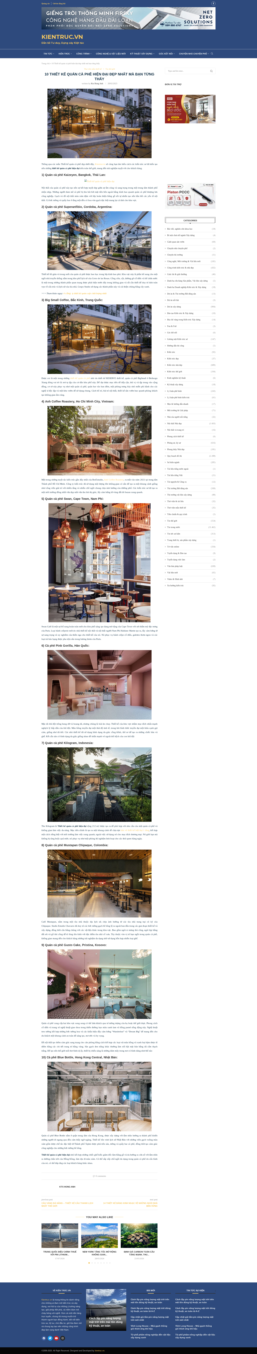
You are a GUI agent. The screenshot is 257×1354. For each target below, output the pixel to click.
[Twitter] (50, 1338)
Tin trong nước (191, 527)
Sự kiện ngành (191, 462)
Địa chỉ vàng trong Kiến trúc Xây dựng (191, 320)
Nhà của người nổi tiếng (191, 417)
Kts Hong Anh (97, 83)
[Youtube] (56, 1338)
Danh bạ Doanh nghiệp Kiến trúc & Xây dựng (191, 287)
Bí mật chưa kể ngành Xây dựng (191, 235)
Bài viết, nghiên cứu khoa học (191, 229)
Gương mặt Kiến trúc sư (191, 339)
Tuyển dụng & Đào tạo (191, 553)
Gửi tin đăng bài (59, 4)
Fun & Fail (191, 326)
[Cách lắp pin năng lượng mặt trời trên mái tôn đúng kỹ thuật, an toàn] (106, 1310)
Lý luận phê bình (191, 391)
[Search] (211, 54)
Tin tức (48, 54)
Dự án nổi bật (191, 300)
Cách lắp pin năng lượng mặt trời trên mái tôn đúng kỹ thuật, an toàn (106, 1322)
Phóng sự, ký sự (191, 443)
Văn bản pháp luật (191, 566)
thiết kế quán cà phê (80, 378)
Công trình (83, 54)
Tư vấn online (191, 547)
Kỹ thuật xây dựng (141, 54)
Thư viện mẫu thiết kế (191, 508)
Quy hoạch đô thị (191, 456)
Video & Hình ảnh (191, 579)
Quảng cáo (45, 4)
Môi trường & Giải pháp (191, 410)
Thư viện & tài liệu (191, 501)
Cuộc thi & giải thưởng (191, 274)
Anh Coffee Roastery (114, 480)
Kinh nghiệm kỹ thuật (191, 378)
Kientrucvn (100, 164)
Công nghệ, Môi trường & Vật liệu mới (191, 261)
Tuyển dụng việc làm (191, 560)
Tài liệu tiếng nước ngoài (191, 469)
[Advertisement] (190, 153)
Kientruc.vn (46, 1300)
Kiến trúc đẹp (191, 359)
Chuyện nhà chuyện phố (193, 54)
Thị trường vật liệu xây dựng (191, 495)
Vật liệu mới (191, 573)
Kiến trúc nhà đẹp (191, 365)
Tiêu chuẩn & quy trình (191, 514)
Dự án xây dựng (191, 307)
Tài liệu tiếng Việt (191, 475)
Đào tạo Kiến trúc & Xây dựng (191, 313)
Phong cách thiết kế (191, 436)
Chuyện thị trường (191, 255)
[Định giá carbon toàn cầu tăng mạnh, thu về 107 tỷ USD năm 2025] (139, 1235)
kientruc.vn (99, 1351)
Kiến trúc (64, 54)
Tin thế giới (191, 521)
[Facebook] (213, 3)
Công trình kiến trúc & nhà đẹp (191, 268)
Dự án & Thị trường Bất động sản (191, 294)
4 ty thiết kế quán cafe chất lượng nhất (85, 293)
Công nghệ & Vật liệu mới (111, 54)
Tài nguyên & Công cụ (191, 482)
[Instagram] (62, 1338)
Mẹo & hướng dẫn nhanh (191, 404)
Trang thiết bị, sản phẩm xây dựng (191, 540)
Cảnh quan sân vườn (191, 242)
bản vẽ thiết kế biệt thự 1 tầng (135, 830)
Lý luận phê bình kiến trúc (191, 397)
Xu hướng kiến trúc (191, 585)
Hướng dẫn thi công (191, 346)
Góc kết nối (166, 54)
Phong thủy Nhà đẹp (191, 449)
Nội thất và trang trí (191, 430)
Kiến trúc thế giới (191, 371)
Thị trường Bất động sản (191, 488)
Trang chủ (45, 63)
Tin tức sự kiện (191, 534)
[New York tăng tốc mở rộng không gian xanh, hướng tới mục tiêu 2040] (99, 1235)
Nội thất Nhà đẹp (191, 423)
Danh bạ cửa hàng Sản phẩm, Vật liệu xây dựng (191, 281)
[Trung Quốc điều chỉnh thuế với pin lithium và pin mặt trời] (59, 1235)
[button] (45, 1243)
